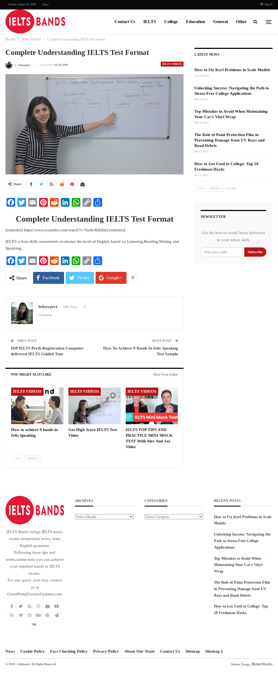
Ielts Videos (172, 63)
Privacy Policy (106, 651)
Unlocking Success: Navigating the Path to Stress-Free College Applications (242, 540)
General (220, 21)
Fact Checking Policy (69, 651)
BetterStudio (262, 664)
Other (241, 21)
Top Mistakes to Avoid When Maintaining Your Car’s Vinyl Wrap (238, 565)
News (46, 4)
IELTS (149, 21)
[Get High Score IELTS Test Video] (94, 406)
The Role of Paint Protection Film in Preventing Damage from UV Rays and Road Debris (229, 140)
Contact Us (125, 21)
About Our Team (139, 651)
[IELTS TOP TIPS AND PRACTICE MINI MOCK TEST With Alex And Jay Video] (152, 406)
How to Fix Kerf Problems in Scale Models (232, 70)
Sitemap (192, 651)
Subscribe (255, 252)
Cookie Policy (32, 651)
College (171, 21)
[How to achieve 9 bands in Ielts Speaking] (37, 406)
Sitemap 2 (214, 651)
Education (195, 21)
